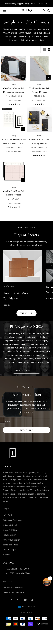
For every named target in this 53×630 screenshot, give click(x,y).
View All (26, 313)
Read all (6, 305)
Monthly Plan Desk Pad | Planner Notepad (14, 193)
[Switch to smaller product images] (49, 49)
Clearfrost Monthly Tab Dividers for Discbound (13, 90)
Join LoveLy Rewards (13, 587)
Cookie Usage (9, 549)
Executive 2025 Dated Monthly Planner (39, 141)
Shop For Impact (26, 370)
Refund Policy (9, 535)
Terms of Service (10, 545)
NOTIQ (14, 84)
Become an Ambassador (13, 592)
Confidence (8, 286)
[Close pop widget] (50, 578)
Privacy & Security (11, 540)
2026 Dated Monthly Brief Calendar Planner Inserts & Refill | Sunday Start (14, 142)
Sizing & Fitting (10, 530)
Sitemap (6, 554)
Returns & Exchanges (12, 520)
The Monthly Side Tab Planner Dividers (39, 90)
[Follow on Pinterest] (18, 599)
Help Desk (7, 515)
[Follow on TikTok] (32, 599)
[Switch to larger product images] (44, 49)
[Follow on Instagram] (11, 599)
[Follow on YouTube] (25, 599)
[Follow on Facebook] (4, 599)
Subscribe (26, 430)
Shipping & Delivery (12, 525)
